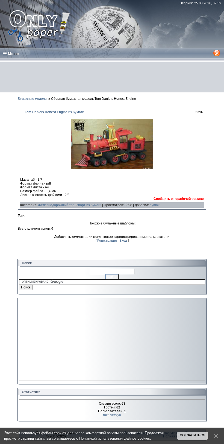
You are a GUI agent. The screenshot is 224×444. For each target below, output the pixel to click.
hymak (155, 205)
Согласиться (192, 435)
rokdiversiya (112, 415)
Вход (123, 241)
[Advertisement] (112, 77)
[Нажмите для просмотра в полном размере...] (112, 168)
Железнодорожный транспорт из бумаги (69, 205)
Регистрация (107, 241)
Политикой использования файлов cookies (114, 438)
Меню (13, 53)
